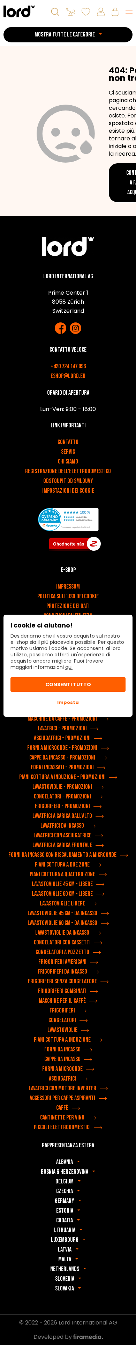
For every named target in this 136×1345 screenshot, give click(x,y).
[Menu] (129, 12)
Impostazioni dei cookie (68, 490)
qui (69, 667)
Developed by (53, 1337)
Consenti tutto (68, 684)
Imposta (68, 702)
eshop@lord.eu (68, 376)
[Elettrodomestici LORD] (19, 11)
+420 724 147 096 (68, 366)
